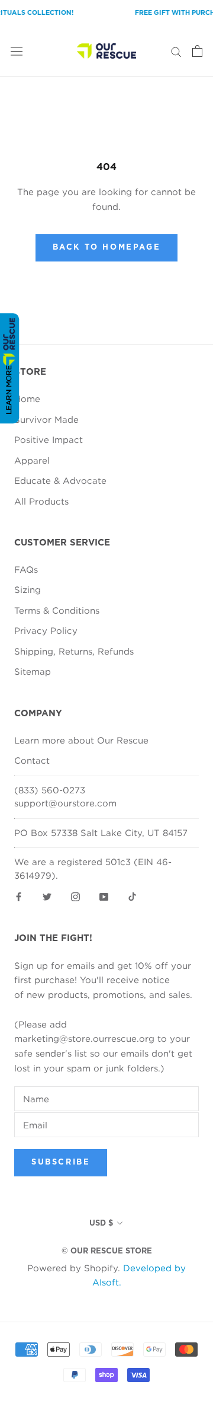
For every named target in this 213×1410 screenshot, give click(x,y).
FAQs (26, 569)
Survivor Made (46, 419)
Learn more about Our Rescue (81, 740)
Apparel (32, 460)
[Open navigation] (16, 51)
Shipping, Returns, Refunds (74, 651)
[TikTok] (132, 895)
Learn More (8, 389)
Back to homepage (107, 247)
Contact (32, 760)
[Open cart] (197, 51)
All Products (41, 501)
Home (27, 398)
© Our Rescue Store (107, 1251)
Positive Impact (48, 439)
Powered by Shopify (72, 1267)
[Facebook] (18, 895)
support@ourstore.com (65, 803)
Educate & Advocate (60, 480)
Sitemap (32, 671)
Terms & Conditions (56, 610)
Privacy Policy (46, 630)
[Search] (176, 51)
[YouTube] (103, 895)
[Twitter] (47, 895)
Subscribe (60, 1162)
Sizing (27, 589)
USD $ (101, 1223)
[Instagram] (75, 895)
